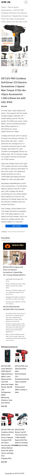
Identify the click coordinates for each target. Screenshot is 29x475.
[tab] (5, 238)
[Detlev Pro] (5, 2)
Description (5, 238)
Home (3, 7)
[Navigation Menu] (26, 2)
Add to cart (16, 226)
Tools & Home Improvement (16, 231)
